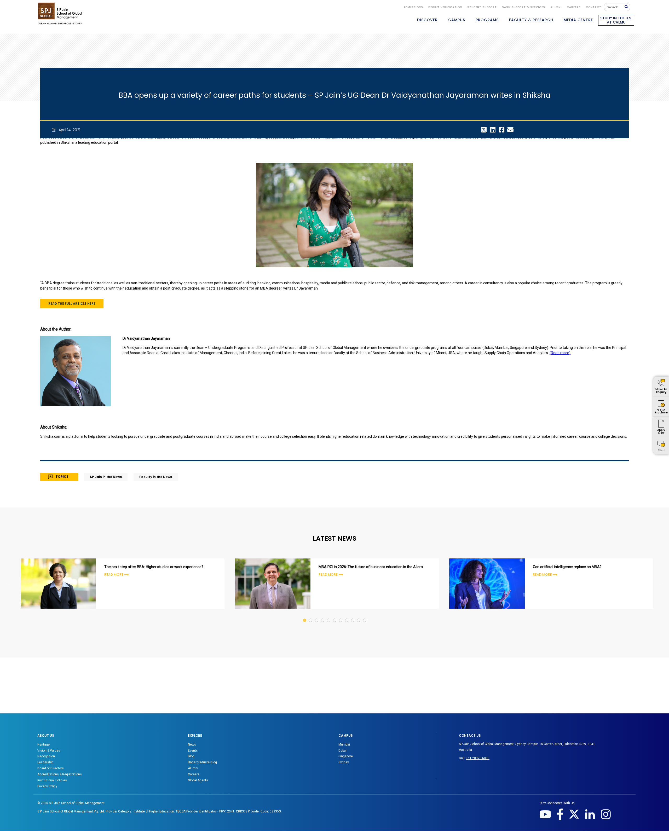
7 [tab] (341, 615)
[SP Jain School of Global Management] (60, 13)
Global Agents (198, 780)
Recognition (46, 756)
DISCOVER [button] (427, 19)
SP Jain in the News (106, 477)
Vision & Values (48, 750)
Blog (191, 756)
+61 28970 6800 (477, 758)
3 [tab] (317, 615)
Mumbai (344, 744)
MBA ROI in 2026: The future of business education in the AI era (371, 567)
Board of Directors (50, 768)
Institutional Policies (52, 780)
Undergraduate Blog (202, 762)
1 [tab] (305, 615)
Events (193, 750)
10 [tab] (359, 615)
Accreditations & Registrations (59, 774)
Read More (113, 574)
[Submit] (627, 6)
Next (659, 584)
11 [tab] (365, 615)
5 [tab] (329, 615)
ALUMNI (556, 7)
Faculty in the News (155, 477)
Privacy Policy (47, 786)
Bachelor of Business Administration (90, 137)
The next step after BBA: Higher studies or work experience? (153, 567)
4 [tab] (323, 615)
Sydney (343, 762)
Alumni (193, 768)
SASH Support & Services (523, 7)
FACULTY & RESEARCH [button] (531, 19)
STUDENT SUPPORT (482, 7)
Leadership (45, 762)
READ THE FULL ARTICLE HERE (71, 303)
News (192, 744)
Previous (9, 584)
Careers (574, 7)
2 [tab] (311, 615)
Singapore (345, 756)
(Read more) (560, 353)
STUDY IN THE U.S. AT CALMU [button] (616, 20)
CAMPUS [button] (456, 19)
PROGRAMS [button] (487, 19)
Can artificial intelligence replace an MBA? (567, 567)
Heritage (43, 744)
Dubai (342, 750)
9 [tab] (353, 615)
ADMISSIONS (413, 7)
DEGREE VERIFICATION (445, 7)
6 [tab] (335, 615)
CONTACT (593, 7)
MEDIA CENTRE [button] (578, 19)
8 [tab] (347, 615)
